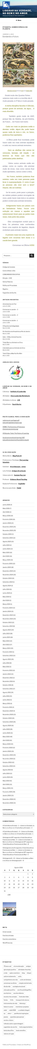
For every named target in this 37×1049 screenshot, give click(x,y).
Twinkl (19, 488)
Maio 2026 (6, 508)
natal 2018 (12, 1010)
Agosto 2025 (7, 541)
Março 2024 (6, 604)
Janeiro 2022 (7, 674)
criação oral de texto (25, 983)
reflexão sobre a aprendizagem (13, 1024)
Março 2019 (6, 788)
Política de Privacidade (10, 285)
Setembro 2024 (8, 582)
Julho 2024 (6, 589)
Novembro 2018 (8, 803)
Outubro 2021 (7, 685)
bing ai (29, 973)
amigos (28, 966)
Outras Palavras (8, 282)
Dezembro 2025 (8, 527)
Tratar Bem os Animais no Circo (13, 342)
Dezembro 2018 (8, 799)
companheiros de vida (11, 980)
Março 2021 (6, 703)
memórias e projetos (22, 1007)
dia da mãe (7, 986)
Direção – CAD (7, 278)
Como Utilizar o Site (9, 271)
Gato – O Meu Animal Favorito (12, 337)
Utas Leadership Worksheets (20, 396)
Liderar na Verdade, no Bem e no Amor (17, 12)
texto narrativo (21, 1030)
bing (23, 973)
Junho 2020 (6, 733)
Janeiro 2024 (7, 611)
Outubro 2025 (7, 534)
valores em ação (9, 1034)
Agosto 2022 (7, 659)
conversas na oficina (10, 983)
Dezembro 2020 (8, 711)
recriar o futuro (8, 1020)
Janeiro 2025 (7, 567)
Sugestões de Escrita (9, 293)
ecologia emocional (19, 986)
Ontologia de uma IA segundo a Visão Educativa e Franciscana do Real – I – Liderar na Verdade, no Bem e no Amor (18, 850)
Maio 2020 (6, 736)
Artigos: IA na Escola (19, 471)
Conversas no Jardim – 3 (10, 309)
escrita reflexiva (18, 993)
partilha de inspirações (21, 1013)
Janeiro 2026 (7, 523)
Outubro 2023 (7, 622)
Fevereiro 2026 (7, 519)
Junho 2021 (6, 700)
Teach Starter (16, 404)
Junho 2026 (6, 505)
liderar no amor (8, 1007)
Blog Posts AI (17, 456)
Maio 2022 (6, 667)
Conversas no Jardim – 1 (10, 320)
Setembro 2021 (8, 689)
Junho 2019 (6, 777)
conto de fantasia (25, 980)
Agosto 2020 (7, 725)
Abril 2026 (6, 512)
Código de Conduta (9, 267)
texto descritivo (9, 1030)
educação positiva (9, 990)
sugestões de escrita (10, 1027)
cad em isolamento (10, 976)
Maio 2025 (6, 552)
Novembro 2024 (8, 575)
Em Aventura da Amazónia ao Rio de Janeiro (16, 331)
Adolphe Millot (29, 90)
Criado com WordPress (24, 1044)
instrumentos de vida (10, 1003)
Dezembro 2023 (8, 615)
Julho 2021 (6, 696)
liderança (22, 1003)
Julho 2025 (6, 545)
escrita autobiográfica (24, 990)
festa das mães (24, 996)
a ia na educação (19, 966)
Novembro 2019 (8, 759)
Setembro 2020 (8, 722)
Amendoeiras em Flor (9, 304)
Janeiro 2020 (7, 751)
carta (19, 976)
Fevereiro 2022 (7, 670)
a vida (5, 973)
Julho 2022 (6, 663)
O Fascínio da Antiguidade (11, 326)
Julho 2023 (6, 633)
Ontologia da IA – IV (18, 860)
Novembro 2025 (8, 530)
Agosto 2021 (7, 692)
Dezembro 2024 (8, 571)
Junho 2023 (6, 637)
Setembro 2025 (8, 538)
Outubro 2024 (7, 578)
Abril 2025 (6, 556)
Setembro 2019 (8, 766)
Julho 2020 (6, 729)
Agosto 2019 (7, 770)
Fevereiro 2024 (7, 608)
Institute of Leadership (18, 391)
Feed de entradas (8, 935)
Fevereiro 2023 (7, 652)
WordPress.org (7, 943)
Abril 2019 (6, 784)
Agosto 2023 (7, 630)
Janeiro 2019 (7, 795)
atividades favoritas (24, 969)
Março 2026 (6, 516)
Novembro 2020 (8, 714)
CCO (22, 90)
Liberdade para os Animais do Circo (14, 348)
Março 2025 (6, 560)
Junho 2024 (6, 593)
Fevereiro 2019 (7, 792)
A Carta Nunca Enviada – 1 (25, 834)
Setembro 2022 (8, 655)
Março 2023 (6, 648)
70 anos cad (7, 966)
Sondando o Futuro (10, 36)
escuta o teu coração (10, 996)
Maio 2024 (6, 597)
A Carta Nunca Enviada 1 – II (23, 828)
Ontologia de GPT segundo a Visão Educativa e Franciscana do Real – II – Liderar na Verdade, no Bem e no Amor (18, 840)
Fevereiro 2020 (7, 747)
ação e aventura (15, 973)
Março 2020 (6, 744)
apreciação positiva (10, 969)
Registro (5, 289)
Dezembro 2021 (8, 678)
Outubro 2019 (7, 762)
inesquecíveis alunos (22, 1000)
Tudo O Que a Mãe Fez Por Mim (12, 353)
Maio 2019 (6, 781)
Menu (19, 20)
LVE (18, 400)
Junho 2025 (6, 549)
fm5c (11, 1000)
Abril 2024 (6, 600)
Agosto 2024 (7, 585)
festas (6, 1000)
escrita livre (7, 993)
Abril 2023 (6, 644)
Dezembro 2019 (8, 755)
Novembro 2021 (8, 681)
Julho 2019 (6, 773)
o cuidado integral (23, 1010)
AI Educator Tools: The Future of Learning (16, 433)
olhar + (10, 1013)
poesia (6, 1017)
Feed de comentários (9, 939)
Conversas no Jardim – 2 (10, 315)
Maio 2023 (6, 641)
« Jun (9, 894)
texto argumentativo (25, 1027)
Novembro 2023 (8, 619)
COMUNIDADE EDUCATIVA (11, 274)
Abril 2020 (6, 740)
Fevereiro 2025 (7, 563)
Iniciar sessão (7, 932)
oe (4, 1013)
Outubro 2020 (7, 718)
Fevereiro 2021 (7, 707)
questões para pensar (17, 1017)
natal (5, 1010)
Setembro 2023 (8, 626)
